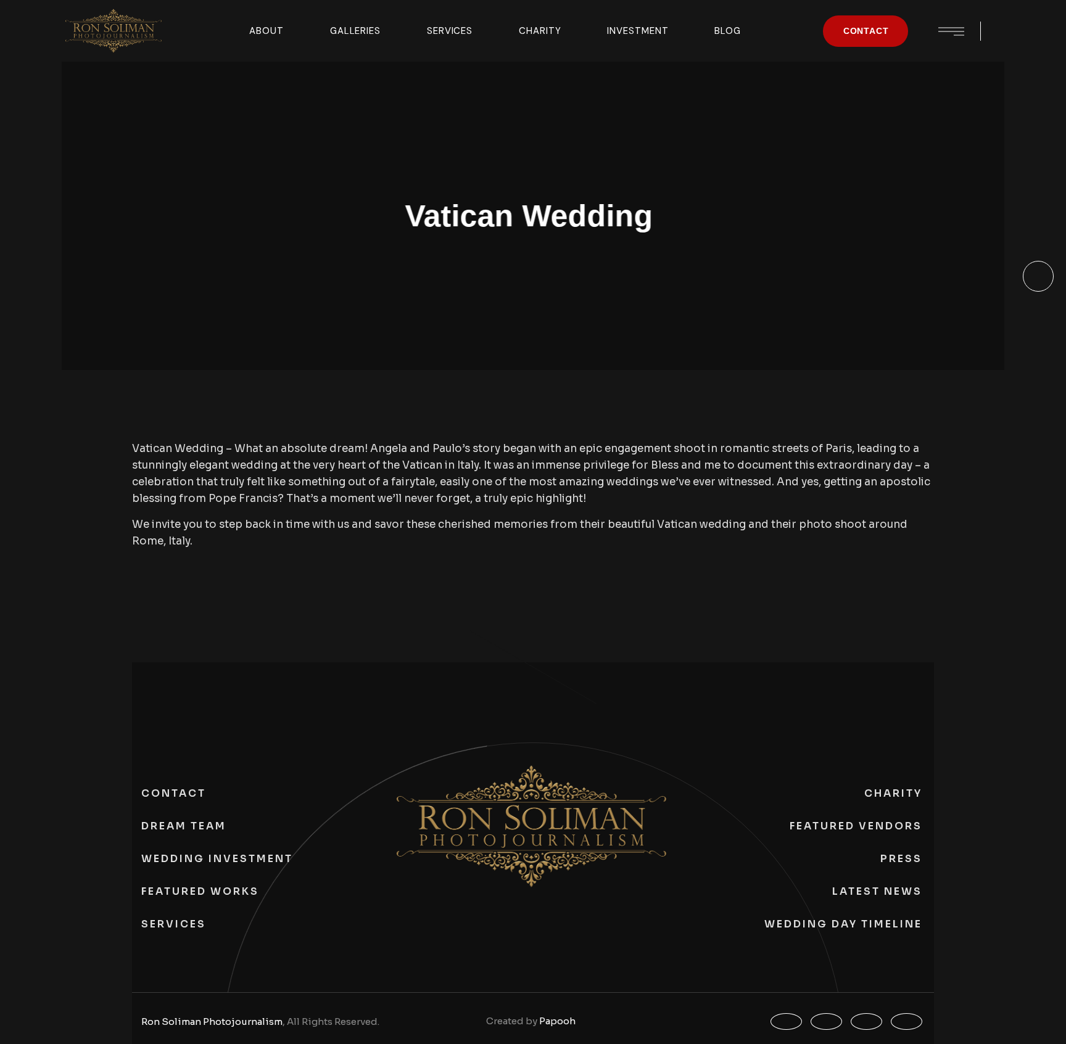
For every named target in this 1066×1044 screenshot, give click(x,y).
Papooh (557, 1021)
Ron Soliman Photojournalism (212, 1021)
